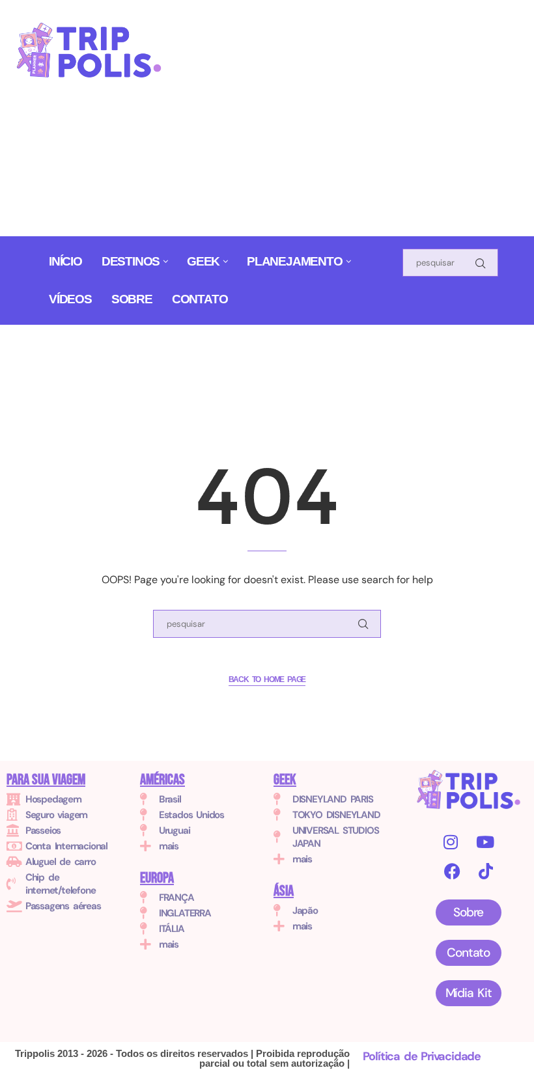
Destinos (131, 261)
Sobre (131, 299)
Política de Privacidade (422, 1056)
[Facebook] (452, 871)
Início (65, 261)
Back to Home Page (267, 679)
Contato (200, 299)
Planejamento (295, 261)
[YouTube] (485, 842)
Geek (203, 261)
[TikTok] (485, 871)
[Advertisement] (358, 123)
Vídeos (70, 299)
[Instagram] (450, 842)
